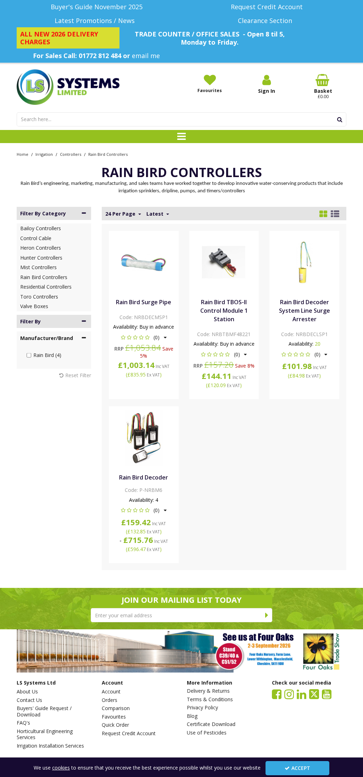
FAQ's (23, 723)
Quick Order (115, 725)
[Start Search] (339, 119)
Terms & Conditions (210, 699)
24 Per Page (121, 214)
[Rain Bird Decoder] (144, 437)
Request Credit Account (129, 733)
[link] (276, 694)
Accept (300, 768)
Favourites (114, 717)
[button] (144, 337)
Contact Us (29, 700)
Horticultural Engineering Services (45, 734)
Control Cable (35, 238)
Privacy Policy (202, 707)
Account (111, 691)
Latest (155, 214)
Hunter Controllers (41, 257)
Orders (109, 700)
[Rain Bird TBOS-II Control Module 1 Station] (224, 262)
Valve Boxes (34, 306)
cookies (61, 767)
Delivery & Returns (208, 691)
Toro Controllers (39, 296)
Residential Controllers (46, 286)
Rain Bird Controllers (43, 277)
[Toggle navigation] (181, 136)
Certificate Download (211, 724)
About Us (27, 691)
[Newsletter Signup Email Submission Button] (266, 615)
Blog (192, 716)
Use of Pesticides (207, 733)
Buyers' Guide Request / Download (44, 711)
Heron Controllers (40, 247)
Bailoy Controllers (40, 228)
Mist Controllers (38, 267)
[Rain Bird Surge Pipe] (144, 262)
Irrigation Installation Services (50, 746)
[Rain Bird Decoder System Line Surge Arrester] (304, 262)
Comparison (116, 708)
